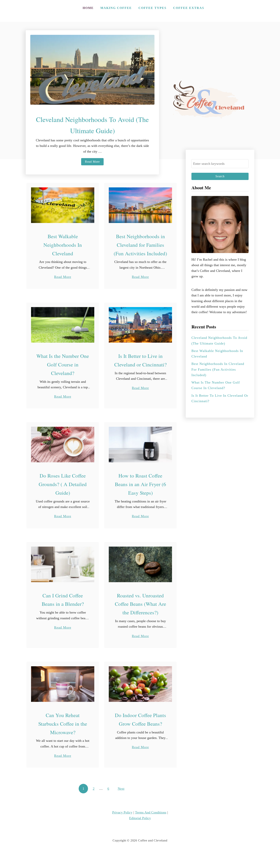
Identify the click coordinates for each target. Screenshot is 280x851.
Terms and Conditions (150, 812)
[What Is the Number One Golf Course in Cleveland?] (62, 325)
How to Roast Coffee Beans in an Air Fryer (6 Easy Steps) (140, 484)
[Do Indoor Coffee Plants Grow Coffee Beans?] (140, 684)
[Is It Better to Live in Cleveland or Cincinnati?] (140, 325)
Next (121, 788)
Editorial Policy (140, 818)
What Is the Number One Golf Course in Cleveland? (62, 365)
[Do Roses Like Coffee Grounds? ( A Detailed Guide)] (62, 444)
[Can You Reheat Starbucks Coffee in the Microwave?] (62, 684)
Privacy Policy (122, 812)
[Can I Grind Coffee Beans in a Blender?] (62, 564)
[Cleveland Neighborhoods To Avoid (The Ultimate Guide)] (92, 70)
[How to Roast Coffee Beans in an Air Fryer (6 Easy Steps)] (140, 444)
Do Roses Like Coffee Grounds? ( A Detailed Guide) (63, 484)
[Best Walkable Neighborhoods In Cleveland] (62, 205)
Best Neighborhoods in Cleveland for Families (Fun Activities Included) (140, 245)
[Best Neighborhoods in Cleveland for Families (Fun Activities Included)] (140, 205)
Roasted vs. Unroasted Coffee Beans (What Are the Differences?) (140, 604)
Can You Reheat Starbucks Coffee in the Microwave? (62, 724)
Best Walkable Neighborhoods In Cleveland (62, 245)
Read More (94, 162)
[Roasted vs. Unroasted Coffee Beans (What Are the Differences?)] (140, 564)
